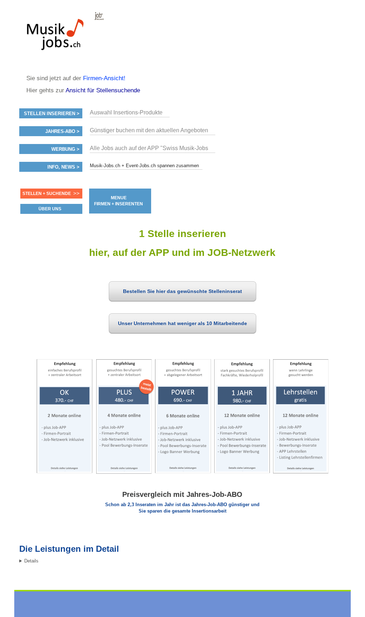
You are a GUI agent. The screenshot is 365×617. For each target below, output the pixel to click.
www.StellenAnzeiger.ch (62, 37)
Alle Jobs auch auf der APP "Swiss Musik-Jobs (149, 148)
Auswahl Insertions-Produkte (126, 112)
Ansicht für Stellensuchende (103, 90)
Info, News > (63, 167)
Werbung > (65, 149)
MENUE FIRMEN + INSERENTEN (118, 200)
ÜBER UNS (49, 208)
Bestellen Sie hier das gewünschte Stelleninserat (182, 291)
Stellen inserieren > (51, 113)
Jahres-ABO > (62, 131)
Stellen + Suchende (46, 193)
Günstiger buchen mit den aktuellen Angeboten (149, 130)
